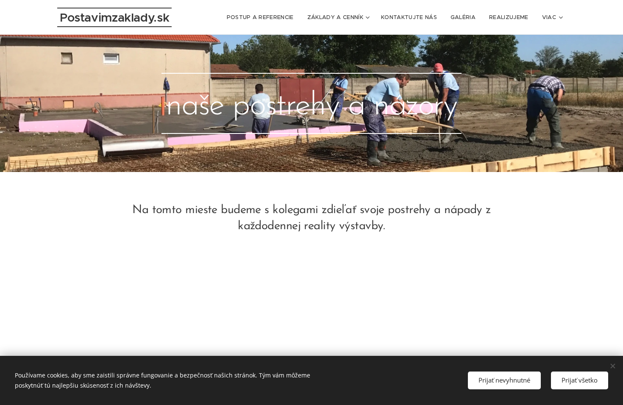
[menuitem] (262, 17)
